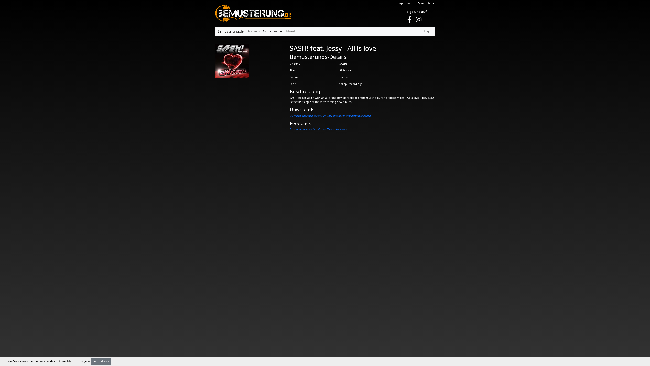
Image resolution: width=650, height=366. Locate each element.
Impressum (405, 3)
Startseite (254, 31)
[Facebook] (409, 20)
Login (427, 31)
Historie (291, 31)
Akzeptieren (101, 361)
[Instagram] (419, 20)
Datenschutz (426, 3)
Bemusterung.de (230, 31)
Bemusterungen (273, 31)
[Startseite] (253, 13)
